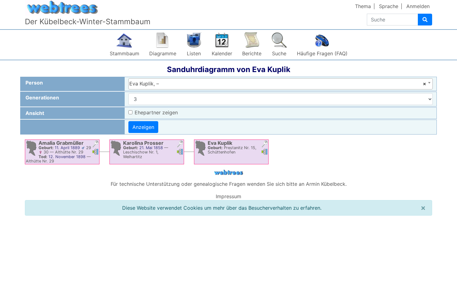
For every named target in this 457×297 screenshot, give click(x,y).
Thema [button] (363, 6)
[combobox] (280, 83)
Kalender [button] (222, 53)
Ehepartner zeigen (156, 112)
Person (34, 83)
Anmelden (418, 6)
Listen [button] (194, 53)
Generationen (42, 97)
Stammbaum (124, 53)
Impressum (228, 196)
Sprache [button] (388, 6)
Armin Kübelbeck (325, 184)
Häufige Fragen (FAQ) (322, 53)
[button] (95, 144)
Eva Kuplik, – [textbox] (277, 83)
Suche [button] (279, 53)
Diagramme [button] (162, 53)
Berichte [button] (251, 53)
